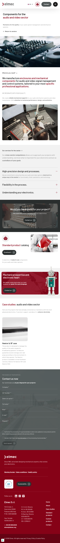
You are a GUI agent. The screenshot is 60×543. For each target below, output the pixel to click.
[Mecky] (37, 4)
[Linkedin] (16, 496)
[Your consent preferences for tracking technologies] (2, 540)
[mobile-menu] (55, 4)
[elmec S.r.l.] (10, 457)
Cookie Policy (40, 538)
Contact (46, 4)
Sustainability (22, 484)
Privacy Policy (30, 538)
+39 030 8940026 (11, 525)
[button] (9, 73)
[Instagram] (20, 496)
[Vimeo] (24, 496)
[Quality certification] (8, 484)
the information (22, 438)
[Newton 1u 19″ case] (15, 341)
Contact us (28, 220)
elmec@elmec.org (10, 527)
